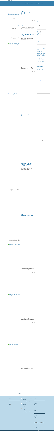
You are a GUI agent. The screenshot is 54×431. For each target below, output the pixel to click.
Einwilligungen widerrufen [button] (44, 430)
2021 (9, 404)
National (34, 411)
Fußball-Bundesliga (38, 59)
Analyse (38, 51)
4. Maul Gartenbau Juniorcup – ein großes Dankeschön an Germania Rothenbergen (27, 266)
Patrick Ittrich (38, 62)
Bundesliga (43, 52)
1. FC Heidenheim (38, 48)
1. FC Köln (41, 48)
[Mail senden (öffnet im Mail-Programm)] (45, 0)
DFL (43, 54)
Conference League (39, 33)
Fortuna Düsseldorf (40, 58)
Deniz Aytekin (38, 54)
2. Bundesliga (23, 33)
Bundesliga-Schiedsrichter (39, 53)
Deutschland (41, 54)
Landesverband (43, 61)
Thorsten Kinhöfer (35, 417)
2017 (9, 409)
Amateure (22, 11)
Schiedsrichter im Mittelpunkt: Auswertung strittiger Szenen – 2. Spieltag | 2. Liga (27, 316)
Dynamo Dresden (38, 55)
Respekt (42, 62)
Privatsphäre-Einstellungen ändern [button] (32, 430)
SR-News (34, 416)
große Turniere (35, 409)
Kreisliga (40, 61)
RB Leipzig (41, 62)
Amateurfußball (43, 50)
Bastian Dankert (42, 51)
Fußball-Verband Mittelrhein (42, 59)
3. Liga (22, 113)
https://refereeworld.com (41, 141)
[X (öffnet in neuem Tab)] (43, 0)
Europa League (38, 34)
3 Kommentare (23, 20)
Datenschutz (9, 0)
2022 (9, 403)
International (38, 31)
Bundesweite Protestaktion (43, 53)
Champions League (39, 32)
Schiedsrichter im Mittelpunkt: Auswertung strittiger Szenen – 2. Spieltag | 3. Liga (27, 164)
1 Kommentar (23, 30)
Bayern (44, 51)
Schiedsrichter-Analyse (40, 66)
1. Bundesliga (35, 398)
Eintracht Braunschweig (43, 55)
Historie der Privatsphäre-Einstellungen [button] (38, 430)
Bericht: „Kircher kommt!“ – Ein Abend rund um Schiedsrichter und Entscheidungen (27, 65)
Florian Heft (38, 58)
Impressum (11, 0)
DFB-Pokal (38, 41)
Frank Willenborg (43, 58)
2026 (9, 398)
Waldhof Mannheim (38, 69)
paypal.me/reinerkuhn (37, 427)
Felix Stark (38, 57)
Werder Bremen (41, 69)
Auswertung (40, 51)
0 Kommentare (23, 71)
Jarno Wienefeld (38, 61)
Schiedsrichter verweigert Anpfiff (27, 215)
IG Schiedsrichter (24, 398)
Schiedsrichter (40, 64)
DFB (42, 54)
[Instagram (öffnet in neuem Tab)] (44, 0)
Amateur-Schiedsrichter (39, 50)
